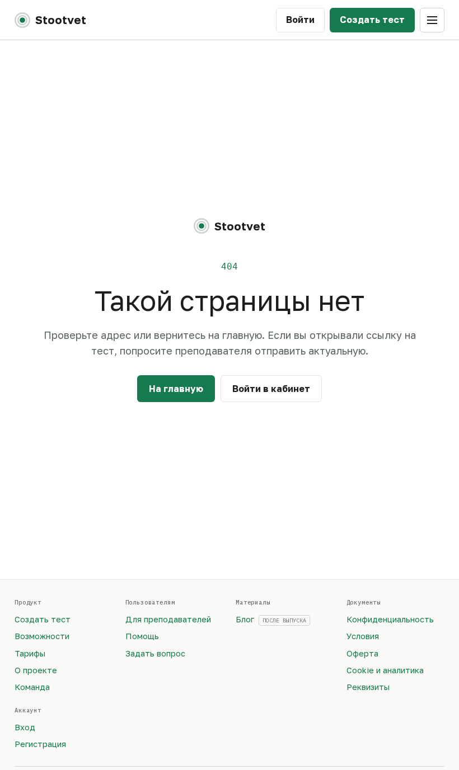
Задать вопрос (155, 653)
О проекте (36, 670)
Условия (362, 636)
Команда (32, 687)
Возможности (42, 636)
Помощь (142, 636)
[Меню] (432, 20)
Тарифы (30, 653)
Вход (25, 727)
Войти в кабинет (271, 388)
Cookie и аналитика (385, 670)
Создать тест (372, 19)
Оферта (362, 653)
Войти (300, 19)
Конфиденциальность (390, 619)
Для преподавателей (168, 619)
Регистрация (40, 744)
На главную (176, 388)
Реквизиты (368, 687)
